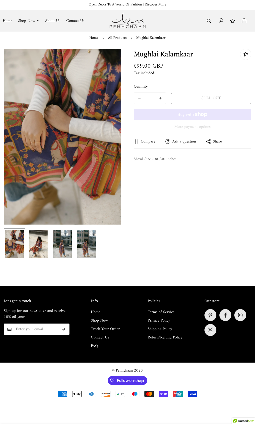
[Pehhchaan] (128, 21)
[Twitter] (210, 330)
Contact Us (75, 20)
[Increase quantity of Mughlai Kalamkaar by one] (160, 98)
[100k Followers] (240, 315)
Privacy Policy (159, 320)
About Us (52, 20)
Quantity (141, 87)
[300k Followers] (225, 315)
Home (93, 38)
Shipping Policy (160, 329)
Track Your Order (105, 329)
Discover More (155, 4)
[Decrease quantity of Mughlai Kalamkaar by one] (139, 98)
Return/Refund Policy (165, 337)
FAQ (94, 345)
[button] (244, 21)
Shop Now (26, 20)
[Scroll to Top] (245, 397)
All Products (117, 38)
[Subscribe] (63, 329)
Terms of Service (161, 312)
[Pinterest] (210, 315)
